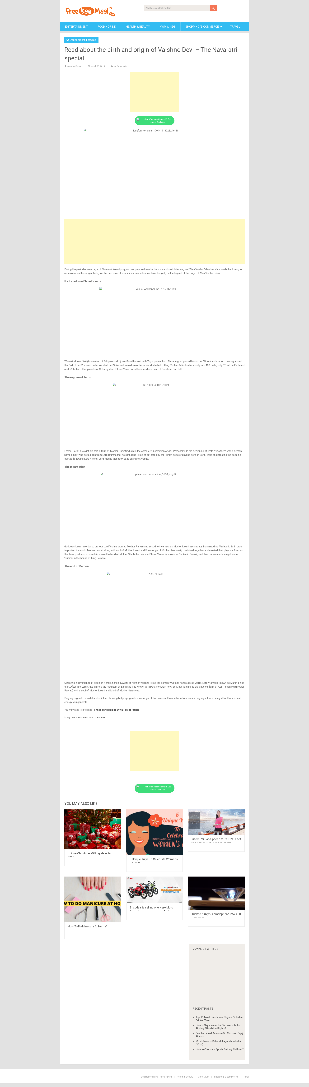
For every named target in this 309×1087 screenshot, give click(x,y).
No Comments (120, 66)
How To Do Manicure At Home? (88, 926)
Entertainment (76, 26)
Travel (235, 26)
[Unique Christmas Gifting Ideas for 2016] (92, 829)
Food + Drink (107, 26)
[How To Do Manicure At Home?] (92, 899)
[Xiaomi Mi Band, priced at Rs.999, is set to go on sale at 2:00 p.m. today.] (216, 822)
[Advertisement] (154, 92)
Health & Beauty (138, 26)
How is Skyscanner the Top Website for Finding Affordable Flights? (218, 1027)
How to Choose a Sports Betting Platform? (220, 1049)
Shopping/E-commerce (202, 26)
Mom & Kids (168, 26)
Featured (91, 39)
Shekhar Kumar (74, 66)
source (76, 717)
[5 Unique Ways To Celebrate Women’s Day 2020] (154, 832)
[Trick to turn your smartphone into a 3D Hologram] (216, 893)
